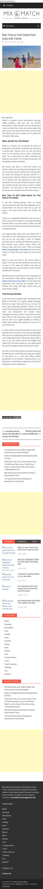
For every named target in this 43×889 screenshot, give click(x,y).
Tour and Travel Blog (20, 882)
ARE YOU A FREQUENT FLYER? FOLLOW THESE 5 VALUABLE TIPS (28, 562)
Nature (7, 644)
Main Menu (10, 26)
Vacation (7, 674)
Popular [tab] (9, 541)
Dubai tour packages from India (15, 249)
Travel (17, 417)
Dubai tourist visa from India (13, 281)
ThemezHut (6, 886)
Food (6, 631)
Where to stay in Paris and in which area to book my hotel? (28, 548)
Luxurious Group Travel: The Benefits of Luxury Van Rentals (11, 433)
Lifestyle (7, 641)
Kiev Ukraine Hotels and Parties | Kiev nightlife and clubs (29, 602)
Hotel (6, 637)
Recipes (7, 651)
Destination (8, 627)
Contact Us (6, 873)
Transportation (10, 657)
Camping (7, 624)
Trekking (7, 667)
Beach (6, 621)
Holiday (7, 634)
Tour (6, 654)
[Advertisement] (21, 92)
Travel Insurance (10, 664)
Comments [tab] (22, 541)
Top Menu (9, 5)
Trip (5, 671)
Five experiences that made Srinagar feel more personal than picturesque (27, 588)
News (6, 647)
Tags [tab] (34, 541)
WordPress (19, 884)
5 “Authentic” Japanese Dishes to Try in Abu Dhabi (28, 575)
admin (22, 42)
